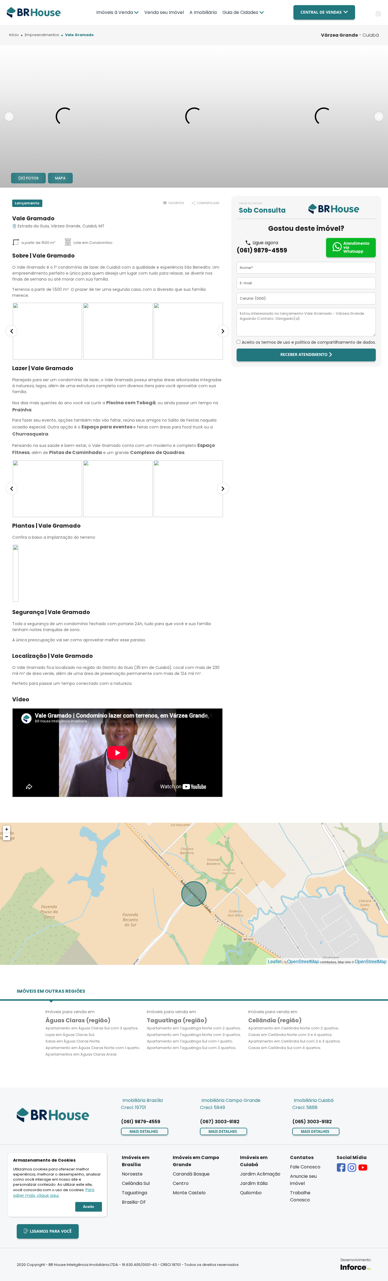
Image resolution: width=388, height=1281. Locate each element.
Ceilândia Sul (136, 1183)
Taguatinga (134, 1192)
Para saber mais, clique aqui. (53, 1193)
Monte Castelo (189, 1192)
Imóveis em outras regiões (51, 991)
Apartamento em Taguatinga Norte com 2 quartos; (194, 1028)
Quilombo (251, 1192)
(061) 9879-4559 (262, 250)
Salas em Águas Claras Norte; (73, 1041)
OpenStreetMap (303, 961)
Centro (181, 1183)
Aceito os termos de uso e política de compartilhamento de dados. (309, 342)
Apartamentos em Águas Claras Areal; (81, 1054)
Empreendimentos (42, 35)
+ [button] (6, 829)
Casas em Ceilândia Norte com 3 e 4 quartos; (290, 1034)
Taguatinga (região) (177, 1020)
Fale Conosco (305, 1167)
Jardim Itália (254, 1183)
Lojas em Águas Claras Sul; (70, 1034)
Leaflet (274, 961)
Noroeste (132, 1174)
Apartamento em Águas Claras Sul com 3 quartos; (91, 1028)
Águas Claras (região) (77, 1020)
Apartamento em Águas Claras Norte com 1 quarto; (92, 1047)
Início (14, 35)
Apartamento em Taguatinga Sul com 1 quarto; (190, 1041)
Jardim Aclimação (260, 1174)
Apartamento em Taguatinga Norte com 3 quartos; (194, 1034)
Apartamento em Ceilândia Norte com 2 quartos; (293, 1028)
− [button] (6, 837)
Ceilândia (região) (275, 1020)
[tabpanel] (65, 116)
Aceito (88, 1207)
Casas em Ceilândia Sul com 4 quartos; (284, 1047)
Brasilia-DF (134, 1202)
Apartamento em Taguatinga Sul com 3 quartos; (191, 1047)
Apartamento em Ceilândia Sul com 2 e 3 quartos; (294, 1041)
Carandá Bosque (191, 1174)
